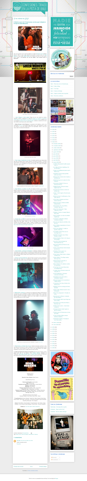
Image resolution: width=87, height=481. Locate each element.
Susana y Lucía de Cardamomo (21, 257)
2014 (53, 337)
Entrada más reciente (18, 466)
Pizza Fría (21, 125)
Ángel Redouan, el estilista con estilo (23, 188)
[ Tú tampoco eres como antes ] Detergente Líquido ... (60, 277)
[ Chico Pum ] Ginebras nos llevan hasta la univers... (60, 200)
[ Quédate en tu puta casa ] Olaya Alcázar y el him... (60, 235)
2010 (53, 345)
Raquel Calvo (41, 185)
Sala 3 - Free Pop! (54, 88)
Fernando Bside (26, 433)
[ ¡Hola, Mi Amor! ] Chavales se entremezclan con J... (60, 261)
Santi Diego (21, 354)
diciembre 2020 (57, 143)
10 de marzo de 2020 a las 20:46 (27, 440)
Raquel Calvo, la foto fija (20, 292)
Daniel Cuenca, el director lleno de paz (23, 345)
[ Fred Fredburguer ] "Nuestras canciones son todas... (60, 274)
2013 (53, 339)
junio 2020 (55, 156)
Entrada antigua (43, 466)
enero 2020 (56, 324)
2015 (53, 335)
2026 (53, 129)
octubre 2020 (56, 147)
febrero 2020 (56, 322)
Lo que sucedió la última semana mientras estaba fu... (60, 316)
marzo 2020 (56, 162)
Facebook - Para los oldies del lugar (58, 411)
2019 (53, 327)
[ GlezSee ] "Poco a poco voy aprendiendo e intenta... (59, 251)
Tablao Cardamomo (36, 406)
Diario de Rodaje (25, 434)
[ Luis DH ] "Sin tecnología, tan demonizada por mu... (60, 242)
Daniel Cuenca (27, 56)
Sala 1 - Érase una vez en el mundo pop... (59, 83)
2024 (53, 133)
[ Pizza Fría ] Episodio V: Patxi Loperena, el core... (60, 210)
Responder (19, 443)
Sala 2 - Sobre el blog (55, 86)
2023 (53, 135)
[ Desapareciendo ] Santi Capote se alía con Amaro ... (61, 309)
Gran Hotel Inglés (28, 406)
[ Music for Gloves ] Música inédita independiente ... (61, 203)
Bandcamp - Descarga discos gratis (59, 407)
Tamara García (34, 354)
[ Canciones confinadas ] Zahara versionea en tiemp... (60, 219)
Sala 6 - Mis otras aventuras (57, 95)
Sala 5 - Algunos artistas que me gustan (59, 93)
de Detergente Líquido (36, 119)
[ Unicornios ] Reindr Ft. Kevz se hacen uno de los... (60, 184)
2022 (53, 137)
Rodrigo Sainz (27, 354)
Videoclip (36, 434)
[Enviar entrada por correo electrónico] (31, 433)
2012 (53, 341)
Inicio (31, 466)
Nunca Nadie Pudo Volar (18, 224)
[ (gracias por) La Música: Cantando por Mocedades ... (61, 297)
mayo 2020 (56, 158)
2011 (53, 343)
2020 (53, 141)
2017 (53, 331)
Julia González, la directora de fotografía (23, 250)
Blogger (56, 478)
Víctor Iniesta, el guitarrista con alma (22, 160)
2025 (53, 131)
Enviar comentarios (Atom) (33, 470)
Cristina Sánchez (36, 352)
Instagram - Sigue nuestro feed (57, 409)
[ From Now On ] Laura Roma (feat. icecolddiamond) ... (61, 268)
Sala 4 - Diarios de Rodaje (56, 91)
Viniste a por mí (40, 53)
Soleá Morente (31, 434)
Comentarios (55, 459)
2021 (53, 139)
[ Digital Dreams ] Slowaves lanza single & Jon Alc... (60, 187)
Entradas (54, 457)
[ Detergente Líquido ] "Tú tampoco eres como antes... (61, 319)
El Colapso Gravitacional (28, 224)
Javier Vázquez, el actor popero (22, 117)
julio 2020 (55, 154)
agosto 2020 (56, 151)
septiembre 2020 (57, 149)
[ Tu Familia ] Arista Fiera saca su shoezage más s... (60, 232)
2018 (53, 329)
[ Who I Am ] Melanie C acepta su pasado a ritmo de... (60, 229)
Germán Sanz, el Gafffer (20, 218)
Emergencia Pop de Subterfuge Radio (26, 120)
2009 (53, 347)
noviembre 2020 (57, 145)
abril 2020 (55, 160)
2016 (53, 333)
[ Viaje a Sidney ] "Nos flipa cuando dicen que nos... (61, 258)
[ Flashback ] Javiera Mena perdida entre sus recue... (60, 174)
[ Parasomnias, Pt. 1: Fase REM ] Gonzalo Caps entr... (60, 206)
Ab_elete (18, 440)
